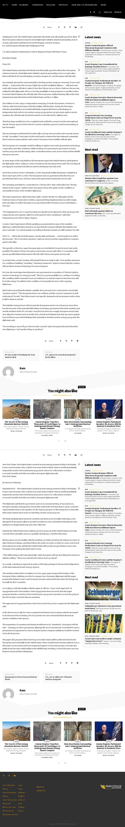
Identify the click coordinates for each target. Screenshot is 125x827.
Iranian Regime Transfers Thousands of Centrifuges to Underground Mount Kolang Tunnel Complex (47, 425)
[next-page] (64, 441)
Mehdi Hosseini (16, 431)
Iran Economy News (92, 208)
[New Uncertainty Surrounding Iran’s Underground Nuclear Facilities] (78, 409)
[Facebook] (90, 12)
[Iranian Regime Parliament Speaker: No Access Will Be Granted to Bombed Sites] (109, 409)
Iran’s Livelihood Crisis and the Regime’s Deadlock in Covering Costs (103, 133)
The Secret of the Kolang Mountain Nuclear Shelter (16, 423)
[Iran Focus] (5, 5)
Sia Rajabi (77, 433)
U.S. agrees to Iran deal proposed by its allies (60, 356)
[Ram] (9, 372)
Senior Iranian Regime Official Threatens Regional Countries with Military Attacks (101, 47)
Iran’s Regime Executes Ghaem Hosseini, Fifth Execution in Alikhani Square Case (103, 99)
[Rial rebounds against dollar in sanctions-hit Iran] (104, 195)
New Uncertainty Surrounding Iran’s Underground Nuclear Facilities (77, 424)
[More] (77, 340)
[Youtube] (14, 776)
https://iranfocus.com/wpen (28, 372)
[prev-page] (59, 441)
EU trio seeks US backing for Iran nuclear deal (20, 356)
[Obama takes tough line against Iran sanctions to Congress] (104, 163)
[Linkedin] (75, 27)
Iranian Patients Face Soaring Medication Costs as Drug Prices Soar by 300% (103, 117)
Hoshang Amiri (47, 435)
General (87, 43)
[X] (94, 12)
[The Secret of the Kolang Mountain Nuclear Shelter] (16, 409)
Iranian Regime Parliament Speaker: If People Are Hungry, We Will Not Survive (103, 83)
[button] (99, 12)
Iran (86, 61)
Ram (22, 368)
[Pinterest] (70, 27)
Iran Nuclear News (92, 175)
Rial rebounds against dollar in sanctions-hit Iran (99, 212)
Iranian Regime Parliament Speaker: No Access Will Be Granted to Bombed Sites (108, 424)
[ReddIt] (81, 27)
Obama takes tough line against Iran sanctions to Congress (101, 179)
